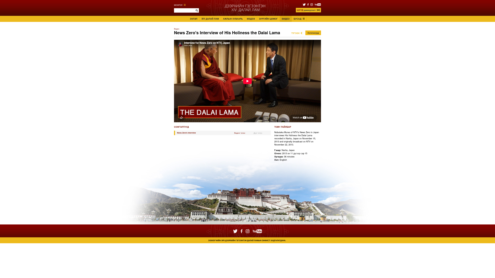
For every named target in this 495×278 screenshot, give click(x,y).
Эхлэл (193, 18)
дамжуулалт (306, 9)
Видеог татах (239, 133)
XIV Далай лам (210, 18)
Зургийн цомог (268, 18)
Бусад (297, 18)
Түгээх (295, 33)
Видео (286, 18)
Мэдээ (251, 18)
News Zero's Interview (186, 133)
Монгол (178, 4)
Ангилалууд (313, 32)
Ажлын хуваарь (233, 18)
